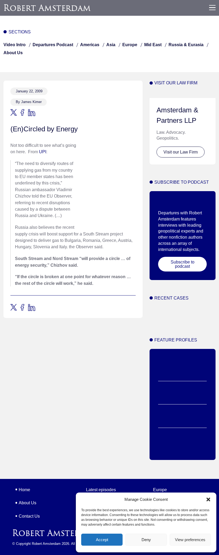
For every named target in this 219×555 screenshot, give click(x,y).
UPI (42, 151)
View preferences (190, 539)
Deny (146, 539)
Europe (129, 44)
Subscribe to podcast (182, 264)
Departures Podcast (53, 44)
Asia (110, 44)
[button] (208, 499)
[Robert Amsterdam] (47, 7)
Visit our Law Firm (180, 151)
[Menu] (212, 7)
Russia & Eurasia (186, 44)
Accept (102, 539)
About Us (13, 52)
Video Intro (14, 44)
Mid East (153, 44)
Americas (89, 44)
